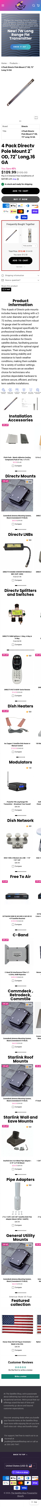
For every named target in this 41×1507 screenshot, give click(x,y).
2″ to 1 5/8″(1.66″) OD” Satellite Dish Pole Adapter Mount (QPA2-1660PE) (17, 1206)
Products (14, 63)
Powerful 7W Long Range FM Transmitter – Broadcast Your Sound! (17, 789)
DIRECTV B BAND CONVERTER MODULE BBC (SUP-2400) (17, 560)
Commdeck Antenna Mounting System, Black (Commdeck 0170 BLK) (17, 503)
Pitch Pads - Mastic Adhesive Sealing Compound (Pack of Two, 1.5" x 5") (17, 446)
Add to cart (20, 191)
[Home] (20, 5)
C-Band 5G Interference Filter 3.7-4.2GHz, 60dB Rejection (17, 961)
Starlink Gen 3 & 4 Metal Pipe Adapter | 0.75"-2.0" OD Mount (17, 1148)
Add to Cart (20, 260)
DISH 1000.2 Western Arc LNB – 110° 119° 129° (17, 847)
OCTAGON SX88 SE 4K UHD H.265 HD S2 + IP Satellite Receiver (17, 904)
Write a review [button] (20, 1376)
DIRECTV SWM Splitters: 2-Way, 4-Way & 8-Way (17, 622)
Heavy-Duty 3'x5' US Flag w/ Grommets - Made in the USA (17, 1330)
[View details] (20, 35)
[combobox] (29, 246)
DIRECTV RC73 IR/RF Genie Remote (17, 676)
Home (4, 63)
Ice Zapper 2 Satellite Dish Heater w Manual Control (17, 732)
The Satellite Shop (19, 1493)
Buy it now (20, 199)
